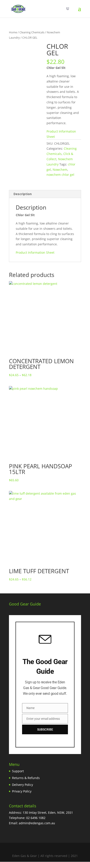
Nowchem (60, 169)
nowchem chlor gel (60, 174)
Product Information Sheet (35, 252)
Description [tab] (23, 194)
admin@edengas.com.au (37, 823)
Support (18, 771)
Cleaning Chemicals (31, 32)
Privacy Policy (21, 791)
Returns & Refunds (26, 778)
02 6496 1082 (35, 818)
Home (13, 32)
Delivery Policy (22, 785)
